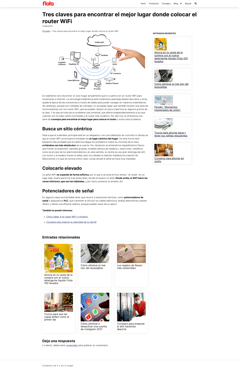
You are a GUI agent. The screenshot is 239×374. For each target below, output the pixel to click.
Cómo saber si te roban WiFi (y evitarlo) (67, 216)
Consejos (166, 3)
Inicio (143, 3)
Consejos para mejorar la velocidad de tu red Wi (71, 222)
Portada (46, 31)
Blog (176, 3)
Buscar (188, 3)
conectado (72, 345)
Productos (154, 3)
